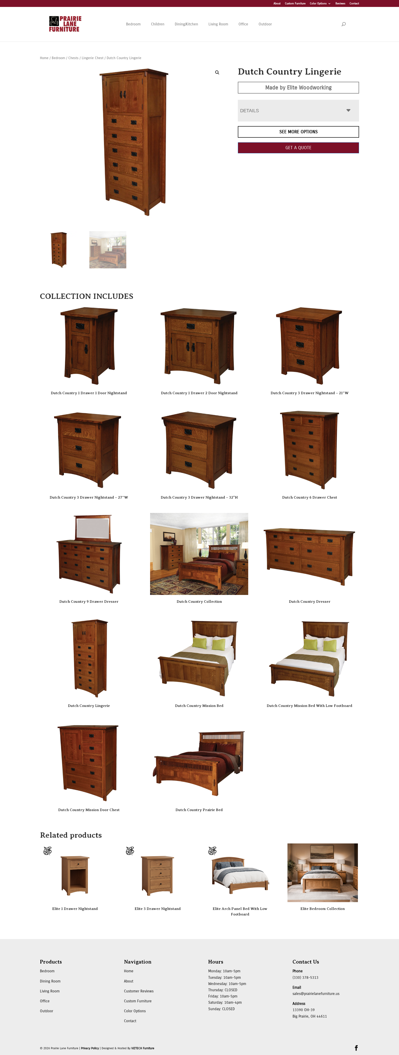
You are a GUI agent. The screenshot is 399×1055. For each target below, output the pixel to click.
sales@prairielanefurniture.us (316, 993)
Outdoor (265, 24)
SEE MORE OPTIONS (298, 131)
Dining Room (50, 981)
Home (44, 58)
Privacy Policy (90, 1048)
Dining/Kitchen (186, 24)
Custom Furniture (295, 3)
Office (243, 24)
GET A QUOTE (298, 147)
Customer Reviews (139, 991)
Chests (73, 58)
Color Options (318, 3)
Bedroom (133, 24)
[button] (217, 72)
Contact (354, 3)
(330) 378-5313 (305, 977)
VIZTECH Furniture (142, 1048)
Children (157, 24)
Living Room (218, 24)
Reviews (340, 3)
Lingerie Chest (92, 58)
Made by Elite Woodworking (298, 87)
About (277, 3)
